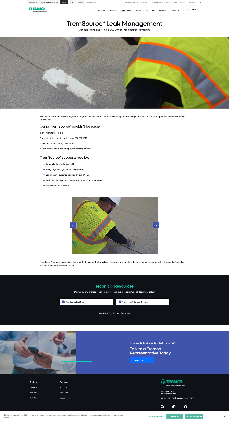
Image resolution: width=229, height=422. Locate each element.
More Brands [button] (91, 2)
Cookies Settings (156, 416)
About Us (175, 10)
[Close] (225, 416)
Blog (175, 2)
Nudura (80, 2)
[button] (200, 2)
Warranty (144, 2)
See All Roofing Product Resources (115, 313)
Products (102, 10)
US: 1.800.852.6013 (168, 398)
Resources (163, 10)
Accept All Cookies (194, 416)
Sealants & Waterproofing (49, 2)
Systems (33, 387)
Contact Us (192, 2)
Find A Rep (192, 9)
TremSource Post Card (75, 302)
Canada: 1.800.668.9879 (186, 398)
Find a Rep (139, 360)
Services (33, 392)
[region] (114, 416)
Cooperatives (65, 398)
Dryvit (72, 2)
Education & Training (131, 2)
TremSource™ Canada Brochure (135, 302)
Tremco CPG (33, 2)
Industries (34, 398)
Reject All (175, 416)
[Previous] (73, 225)
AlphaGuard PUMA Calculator (160, 2)
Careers (182, 2)
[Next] (156, 225)
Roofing (64, 2)
